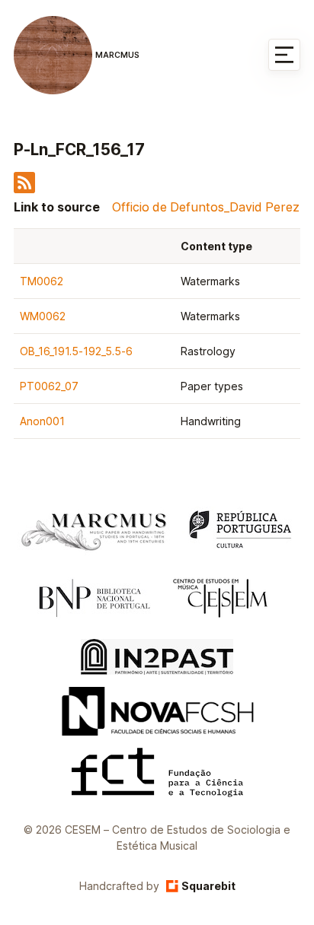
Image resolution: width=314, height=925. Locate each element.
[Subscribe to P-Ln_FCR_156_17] (24, 188)
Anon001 (42, 421)
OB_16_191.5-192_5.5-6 (76, 351)
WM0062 (43, 316)
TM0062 (41, 281)
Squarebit (208, 885)
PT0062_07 (49, 386)
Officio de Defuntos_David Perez (206, 207)
